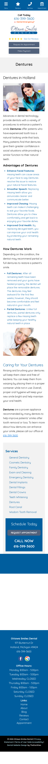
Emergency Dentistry (21, 477)
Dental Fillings (17, 487)
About (24, 708)
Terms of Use (20, 742)
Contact (24, 719)
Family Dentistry (18, 467)
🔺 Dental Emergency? (24, 22)
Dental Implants (18, 482)
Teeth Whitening (18, 497)
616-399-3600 (24, 18)
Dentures (14, 502)
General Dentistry (19, 457)
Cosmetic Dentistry (20, 462)
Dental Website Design (17, 745)
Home (24, 704)
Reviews (24, 715)
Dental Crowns (17, 492)
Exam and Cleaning (20, 472)
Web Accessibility (35, 742)
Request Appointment (24, 532)
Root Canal (15, 507)
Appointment (24, 722)
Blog (24, 711)
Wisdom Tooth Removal (23, 512)
